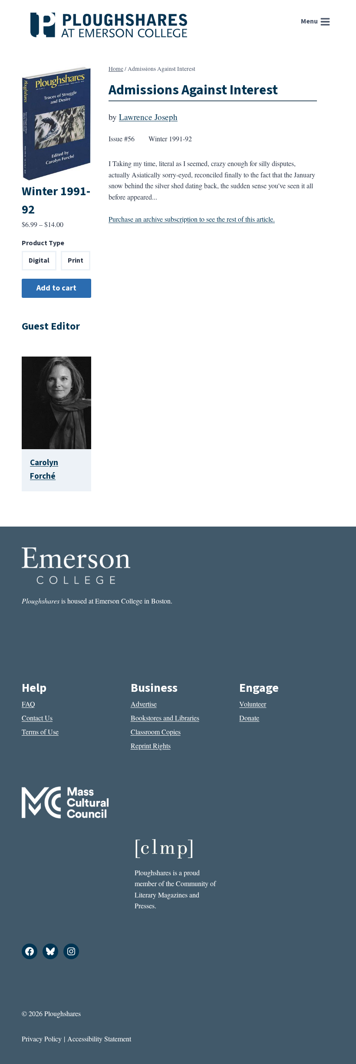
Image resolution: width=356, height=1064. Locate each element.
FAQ (28, 703)
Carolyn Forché (44, 469)
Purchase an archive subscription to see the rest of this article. (192, 218)
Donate (249, 717)
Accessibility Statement (99, 1038)
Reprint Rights (151, 745)
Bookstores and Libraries (165, 717)
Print (75, 260)
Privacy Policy (42, 1038)
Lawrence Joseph (148, 116)
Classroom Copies (156, 731)
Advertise (144, 703)
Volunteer (252, 703)
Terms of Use (40, 731)
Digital (39, 260)
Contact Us (37, 717)
